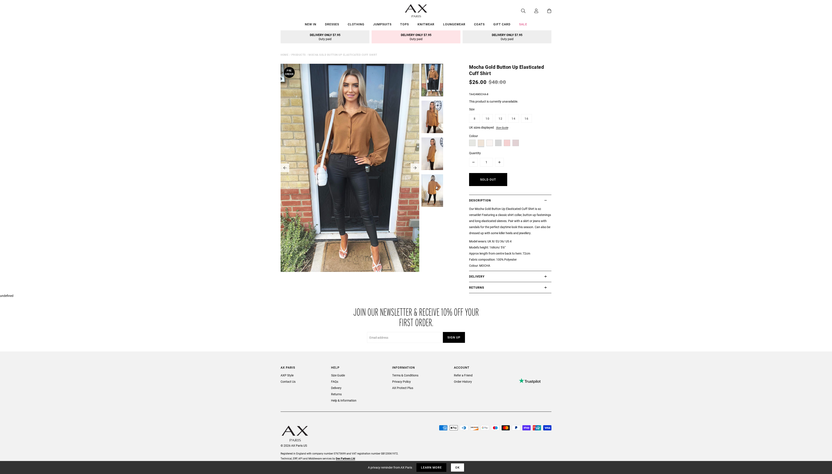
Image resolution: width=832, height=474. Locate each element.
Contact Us (288, 381)
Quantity (475, 153)
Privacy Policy (401, 381)
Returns (336, 394)
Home (284, 54)
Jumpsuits (382, 24)
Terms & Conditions (405, 375)
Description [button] (480, 200)
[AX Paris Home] (416, 10)
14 (513, 118)
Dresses (332, 24)
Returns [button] (476, 287)
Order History (463, 381)
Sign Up (453, 337)
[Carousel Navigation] (350, 167)
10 (487, 118)
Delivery (336, 388)
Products (298, 54)
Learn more (431, 467)
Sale (523, 24)
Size (471, 109)
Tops (404, 24)
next (415, 167)
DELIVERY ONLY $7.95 (325, 37)
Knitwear (426, 24)
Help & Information (343, 400)
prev (285, 167)
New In (310, 24)
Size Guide (502, 127)
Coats (479, 24)
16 (526, 118)
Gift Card (501, 24)
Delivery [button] (477, 276)
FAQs (334, 381)
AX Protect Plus (402, 388)
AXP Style (287, 375)
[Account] (531, 10)
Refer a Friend (463, 375)
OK (457, 467)
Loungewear (454, 24)
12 (500, 118)
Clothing (356, 24)
